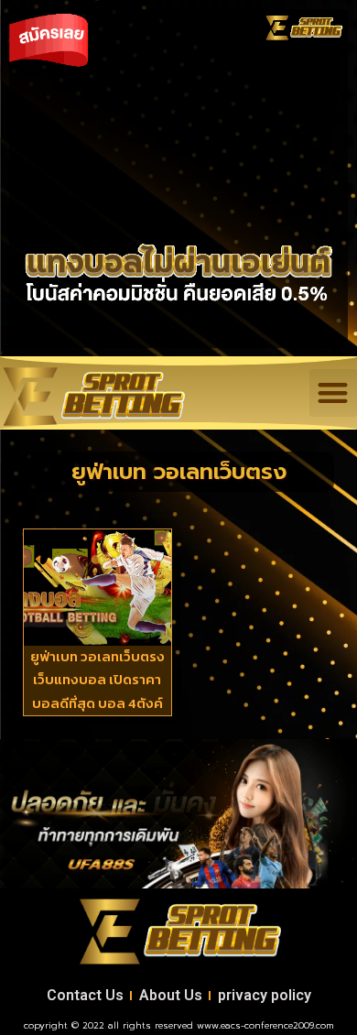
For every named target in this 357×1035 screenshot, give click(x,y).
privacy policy (264, 995)
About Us (170, 995)
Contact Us (85, 995)
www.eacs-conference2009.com (265, 1025)
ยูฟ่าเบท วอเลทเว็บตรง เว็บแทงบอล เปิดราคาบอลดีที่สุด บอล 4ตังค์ (97, 680)
